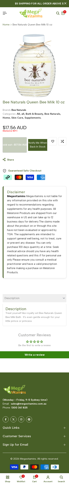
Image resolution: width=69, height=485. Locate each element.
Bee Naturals (19, 110)
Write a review (35, 354)
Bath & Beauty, (35, 113)
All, (19, 113)
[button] (53, 141)
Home (6, 24)
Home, (7, 117)
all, (23, 113)
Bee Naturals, (52, 113)
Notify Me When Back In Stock (37, 144)
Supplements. (33, 117)
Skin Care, (18, 117)
